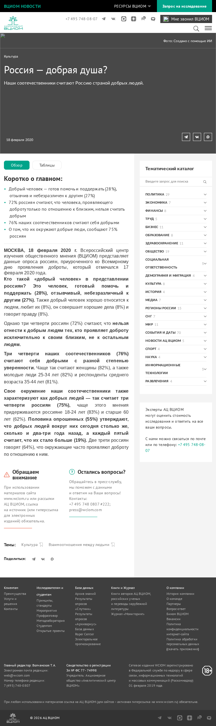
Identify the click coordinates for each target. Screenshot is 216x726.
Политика (154, 194)
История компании (180, 593)
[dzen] (132, 18)
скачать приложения (182, 649)
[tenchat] (151, 18)
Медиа (151, 300)
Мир (149, 324)
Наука (151, 357)
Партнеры (173, 604)
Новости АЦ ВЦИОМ (163, 340)
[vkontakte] (112, 18)
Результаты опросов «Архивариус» (85, 619)
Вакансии (173, 619)
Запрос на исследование (184, 6)
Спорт (150, 349)
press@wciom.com (85, 509)
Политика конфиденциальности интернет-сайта (182, 629)
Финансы (154, 210)
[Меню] (208, 28)
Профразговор (47, 615)
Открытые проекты (51, 631)
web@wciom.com (17, 675)
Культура (11, 56)
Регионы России (160, 308)
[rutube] (142, 18)
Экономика (156, 202)
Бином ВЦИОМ (177, 614)
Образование (157, 235)
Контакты (11, 609)
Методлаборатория (51, 620)
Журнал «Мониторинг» (128, 614)
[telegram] (102, 18)
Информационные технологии (162, 369)
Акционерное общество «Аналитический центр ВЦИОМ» (91, 680)
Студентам (44, 625)
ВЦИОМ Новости (22, 6)
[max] (122, 18)
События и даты (160, 332)
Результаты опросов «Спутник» (83, 604)
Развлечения (156, 381)
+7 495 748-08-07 (82, 18)
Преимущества (15, 593)
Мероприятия (47, 610)
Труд (149, 218)
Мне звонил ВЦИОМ (190, 19)
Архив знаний (85, 593)
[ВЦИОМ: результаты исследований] (13, 23)
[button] (132, 6)
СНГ (148, 316)
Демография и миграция (168, 275)
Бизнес (151, 227)
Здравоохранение (161, 243)
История (153, 291)
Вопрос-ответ (176, 609)
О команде (174, 599)
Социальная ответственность (161, 263)
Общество (154, 251)
